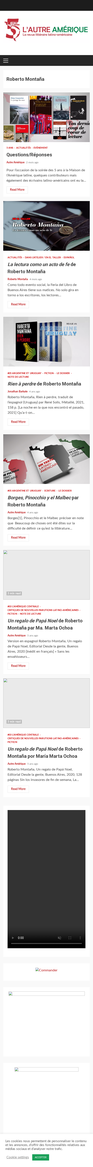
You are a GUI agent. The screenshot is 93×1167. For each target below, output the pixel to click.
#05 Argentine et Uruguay (25, 373)
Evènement (41, 148)
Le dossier (64, 373)
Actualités (23, 148)
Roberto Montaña (18, 279)
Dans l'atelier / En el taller (43, 257)
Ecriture (50, 491)
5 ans (10, 148)
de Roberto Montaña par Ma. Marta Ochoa (46, 575)
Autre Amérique (15, 162)
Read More (17, 189)
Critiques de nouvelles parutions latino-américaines (43, 610)
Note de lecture (18, 377)
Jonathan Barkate (18, 391)
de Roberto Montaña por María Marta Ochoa (46, 703)
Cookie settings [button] (17, 1157)
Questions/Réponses (46, 117)
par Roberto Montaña (46, 459)
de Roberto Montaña (46, 226)
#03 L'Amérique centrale (23, 606)
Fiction (49, 373)
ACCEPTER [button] (40, 1157)
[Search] (82, 60)
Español (69, 257)
